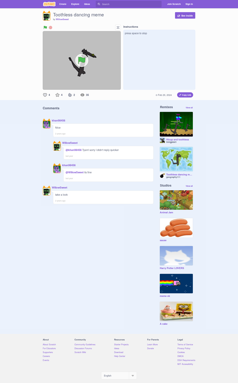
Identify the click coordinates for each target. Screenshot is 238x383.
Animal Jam (166, 212)
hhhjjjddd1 (171, 142)
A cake (163, 323)
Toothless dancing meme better (179, 174)
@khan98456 (74, 150)
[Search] (99, 4)
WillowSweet (62, 19)
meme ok (165, 296)
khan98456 (58, 120)
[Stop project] (50, 27)
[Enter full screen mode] (118, 27)
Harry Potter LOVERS (172, 268)
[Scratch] (49, 4)
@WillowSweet (75, 172)
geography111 (173, 177)
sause (163, 240)
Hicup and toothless (177, 139)
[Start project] (45, 27)
